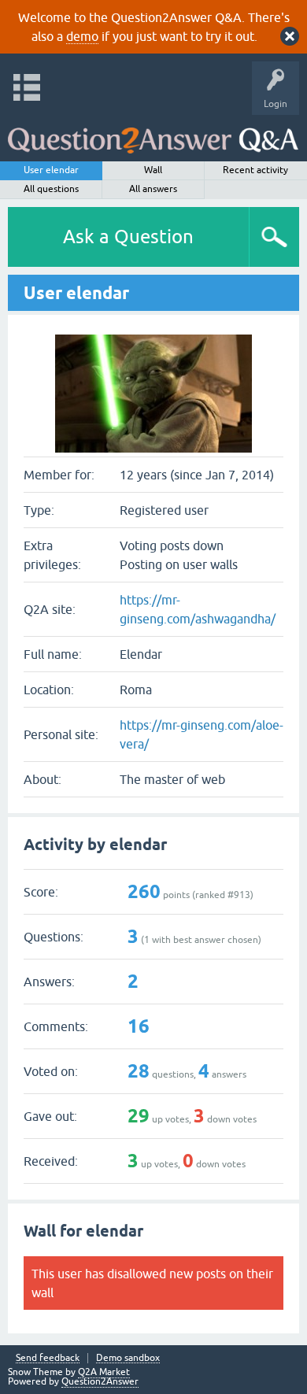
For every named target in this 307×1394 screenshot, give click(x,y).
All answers (153, 188)
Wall (153, 170)
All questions (51, 188)
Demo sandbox (128, 1358)
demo (82, 36)
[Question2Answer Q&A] (153, 134)
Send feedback (48, 1358)
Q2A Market (104, 1371)
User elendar (51, 170)
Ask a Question (128, 236)
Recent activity (255, 170)
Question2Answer (100, 1381)
